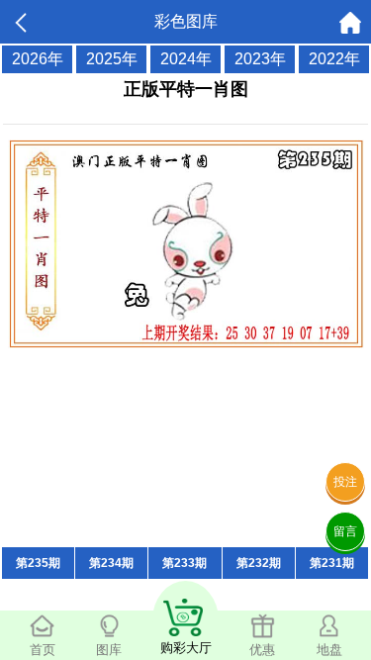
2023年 (260, 58)
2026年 (37, 58)
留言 (345, 531)
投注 (345, 482)
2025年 (112, 58)
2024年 (186, 58)
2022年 (334, 58)
